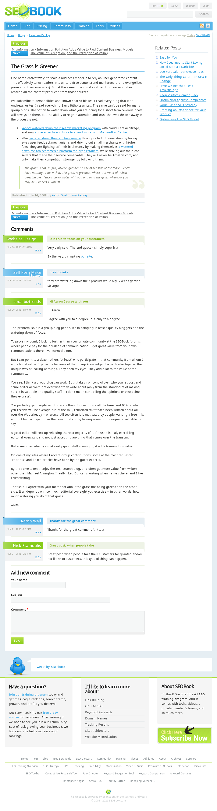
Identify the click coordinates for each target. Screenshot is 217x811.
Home (12, 26)
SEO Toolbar (33, 773)
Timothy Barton (115, 781)
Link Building (94, 700)
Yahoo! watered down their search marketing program (61, 128)
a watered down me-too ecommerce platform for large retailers (77, 149)
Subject (16, 594)
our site (86, 256)
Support (190, 5)
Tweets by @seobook (50, 667)
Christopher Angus (73, 781)
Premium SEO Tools (160, 766)
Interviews (183, 766)
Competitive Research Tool (61, 773)
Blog (27, 26)
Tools (100, 26)
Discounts (200, 766)
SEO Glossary (84, 758)
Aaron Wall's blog (39, 35)
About (174, 5)
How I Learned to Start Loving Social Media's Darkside (181, 64)
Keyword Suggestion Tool (119, 773)
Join (158, 5)
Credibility (95, 766)
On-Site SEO (94, 706)
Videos (115, 26)
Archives (176, 758)
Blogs (21, 35)
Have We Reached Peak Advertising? (176, 88)
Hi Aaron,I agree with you (69, 301)
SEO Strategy (51, 766)
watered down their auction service (55, 138)
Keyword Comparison (152, 773)
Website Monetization (101, 737)
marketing (79, 195)
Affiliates (148, 758)
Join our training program (28, 694)
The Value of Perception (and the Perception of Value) (69, 53)
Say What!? (203, 35)
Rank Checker (90, 773)
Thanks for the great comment (73, 521)
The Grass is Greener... (36, 66)
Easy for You (168, 57)
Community (62, 26)
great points (59, 272)
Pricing (42, 26)
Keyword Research (98, 712)
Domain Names (96, 718)
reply (38, 250)
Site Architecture (97, 731)
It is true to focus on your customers (77, 239)
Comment (19, 609)
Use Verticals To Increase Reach (183, 72)
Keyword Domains (180, 773)
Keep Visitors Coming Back (179, 95)
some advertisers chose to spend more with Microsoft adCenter (81, 132)
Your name (19, 580)
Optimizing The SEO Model (179, 119)
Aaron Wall (60, 195)
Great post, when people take (72, 545)
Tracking (79, 766)
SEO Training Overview (24, 766)
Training (83, 26)
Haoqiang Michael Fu (142, 781)
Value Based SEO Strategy (178, 105)
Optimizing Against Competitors (183, 100)
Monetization (114, 766)
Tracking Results (97, 724)
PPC (66, 766)
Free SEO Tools (62, 758)
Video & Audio (134, 766)
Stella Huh (95, 781)
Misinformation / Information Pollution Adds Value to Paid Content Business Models (72, 49)
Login (206, 5)
